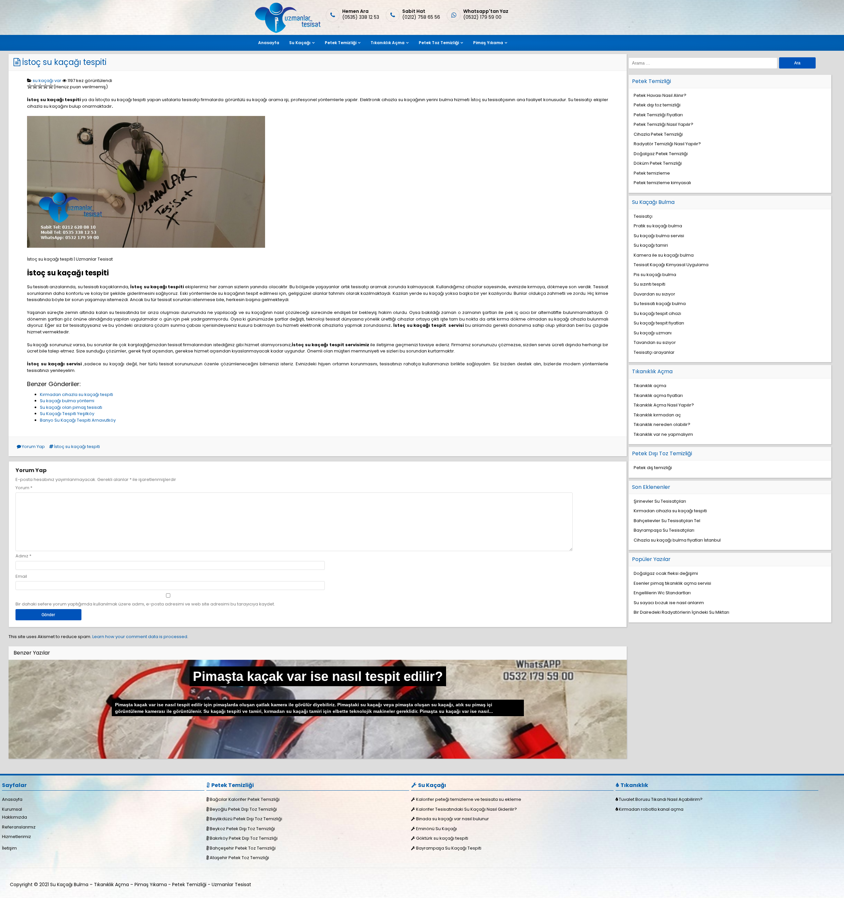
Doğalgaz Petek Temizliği (661, 154)
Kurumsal (12, 809)
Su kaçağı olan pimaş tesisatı (71, 407)
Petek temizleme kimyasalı (662, 183)
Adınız (21, 556)
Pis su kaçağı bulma (655, 274)
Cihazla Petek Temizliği (658, 134)
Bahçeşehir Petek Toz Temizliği (243, 848)
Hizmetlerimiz (16, 836)
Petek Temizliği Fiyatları (658, 115)
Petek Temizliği (340, 42)
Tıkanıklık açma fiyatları (658, 395)
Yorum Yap (33, 446)
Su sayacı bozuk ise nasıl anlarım (669, 603)
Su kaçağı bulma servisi (659, 236)
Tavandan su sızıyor (655, 342)
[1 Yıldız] (29, 86)
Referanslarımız (19, 827)
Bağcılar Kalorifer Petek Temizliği (245, 799)
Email (21, 576)
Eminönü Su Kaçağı (436, 829)
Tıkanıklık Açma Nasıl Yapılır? (664, 405)
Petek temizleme (652, 173)
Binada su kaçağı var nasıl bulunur (452, 819)
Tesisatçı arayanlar (654, 352)
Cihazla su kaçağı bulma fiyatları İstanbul (677, 540)
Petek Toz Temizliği (439, 42)
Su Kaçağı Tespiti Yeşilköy (67, 413)
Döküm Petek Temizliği (658, 163)
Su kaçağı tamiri (651, 245)
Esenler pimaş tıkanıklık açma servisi (672, 583)
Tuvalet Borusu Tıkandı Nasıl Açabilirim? (661, 799)
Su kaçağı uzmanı (653, 333)
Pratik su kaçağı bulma (658, 226)
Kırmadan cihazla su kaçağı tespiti (76, 394)
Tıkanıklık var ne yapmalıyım (663, 434)
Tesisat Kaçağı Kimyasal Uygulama (671, 265)
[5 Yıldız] (50, 86)
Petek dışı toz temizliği (657, 105)
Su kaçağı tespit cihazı (657, 313)
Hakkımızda (14, 817)
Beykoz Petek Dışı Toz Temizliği (242, 829)
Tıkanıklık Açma (388, 42)
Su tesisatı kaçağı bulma (660, 303)
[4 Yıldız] (45, 86)
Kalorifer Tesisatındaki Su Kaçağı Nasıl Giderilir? (466, 809)
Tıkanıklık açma (650, 385)
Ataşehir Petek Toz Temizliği (239, 858)
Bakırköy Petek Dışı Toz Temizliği (244, 838)
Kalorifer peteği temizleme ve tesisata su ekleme (468, 799)
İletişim (9, 848)
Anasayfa (268, 42)
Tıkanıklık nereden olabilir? (662, 424)
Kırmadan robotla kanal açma (651, 809)
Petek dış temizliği (653, 467)
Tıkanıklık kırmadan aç (657, 415)
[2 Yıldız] (35, 86)
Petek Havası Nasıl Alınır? (660, 95)
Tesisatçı (643, 216)
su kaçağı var (47, 80)
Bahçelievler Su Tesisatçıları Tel (667, 521)
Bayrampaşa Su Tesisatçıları (664, 530)
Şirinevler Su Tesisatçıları (660, 501)
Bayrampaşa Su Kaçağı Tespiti (448, 848)
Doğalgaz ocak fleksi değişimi (666, 573)
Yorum (23, 488)
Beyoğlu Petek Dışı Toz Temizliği (243, 809)
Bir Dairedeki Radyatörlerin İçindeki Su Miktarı (681, 612)
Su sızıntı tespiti (649, 284)
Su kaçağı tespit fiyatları (659, 323)
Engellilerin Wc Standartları (662, 593)
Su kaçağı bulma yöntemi (67, 401)
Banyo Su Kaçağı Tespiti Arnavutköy (78, 420)
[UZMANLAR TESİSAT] (287, 31)
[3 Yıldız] (40, 86)
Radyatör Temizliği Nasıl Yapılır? (667, 144)
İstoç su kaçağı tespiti (64, 62)
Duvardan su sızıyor (654, 294)
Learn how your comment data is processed (139, 636)
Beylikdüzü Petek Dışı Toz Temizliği (246, 819)
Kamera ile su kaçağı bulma (664, 255)
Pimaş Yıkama (488, 42)
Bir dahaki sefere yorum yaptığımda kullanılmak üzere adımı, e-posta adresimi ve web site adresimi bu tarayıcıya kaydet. (145, 604)
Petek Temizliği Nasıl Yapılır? (663, 124)
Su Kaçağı (300, 42)
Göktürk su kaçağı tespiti (442, 838)
